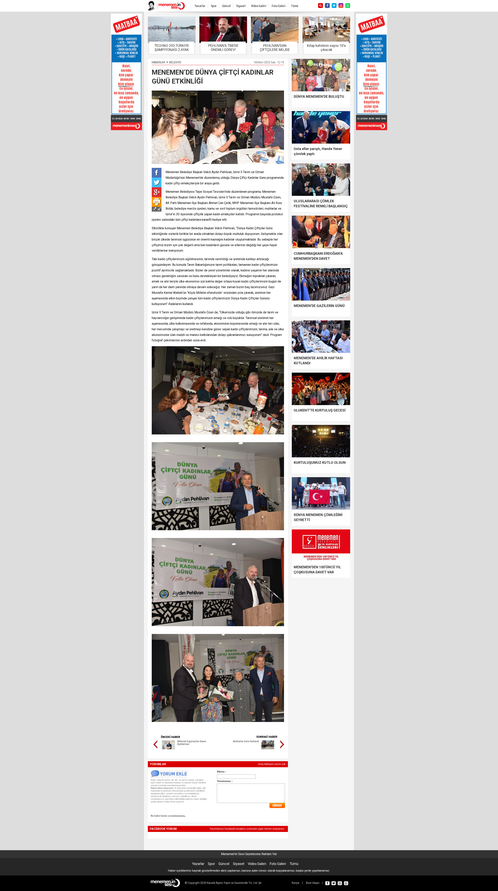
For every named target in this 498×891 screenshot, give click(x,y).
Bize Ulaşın (312, 882)
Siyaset (241, 6)
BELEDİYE (175, 62)
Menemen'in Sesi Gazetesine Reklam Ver (249, 854)
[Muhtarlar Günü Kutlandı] (267, 750)
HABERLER (158, 62)
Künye (295, 882)
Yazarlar (200, 6)
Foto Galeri (279, 6)
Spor (214, 6)
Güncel (226, 6)
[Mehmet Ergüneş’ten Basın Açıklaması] (168, 750)
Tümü (294, 6)
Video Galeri (258, 6)
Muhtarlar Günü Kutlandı (246, 741)
